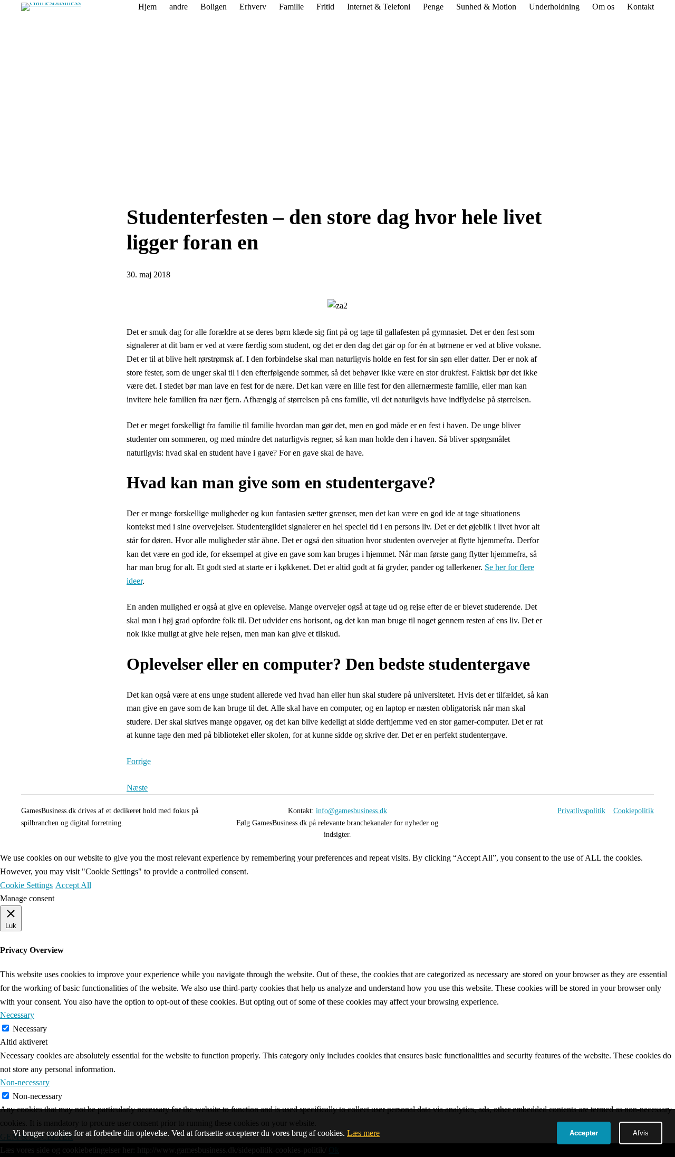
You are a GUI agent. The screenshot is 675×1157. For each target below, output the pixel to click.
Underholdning (554, 6)
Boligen (213, 6)
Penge (433, 6)
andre (178, 6)
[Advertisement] (337, 113)
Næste (137, 787)
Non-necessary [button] (25, 1082)
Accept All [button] (73, 885)
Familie (291, 6)
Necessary (30, 1028)
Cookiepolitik (633, 811)
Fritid (325, 6)
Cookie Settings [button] (26, 885)
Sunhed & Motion (486, 6)
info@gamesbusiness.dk (351, 811)
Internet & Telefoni (378, 6)
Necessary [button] (17, 1014)
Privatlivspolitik (581, 811)
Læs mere (363, 1133)
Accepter (584, 1133)
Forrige (139, 761)
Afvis (641, 1133)
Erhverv (252, 6)
